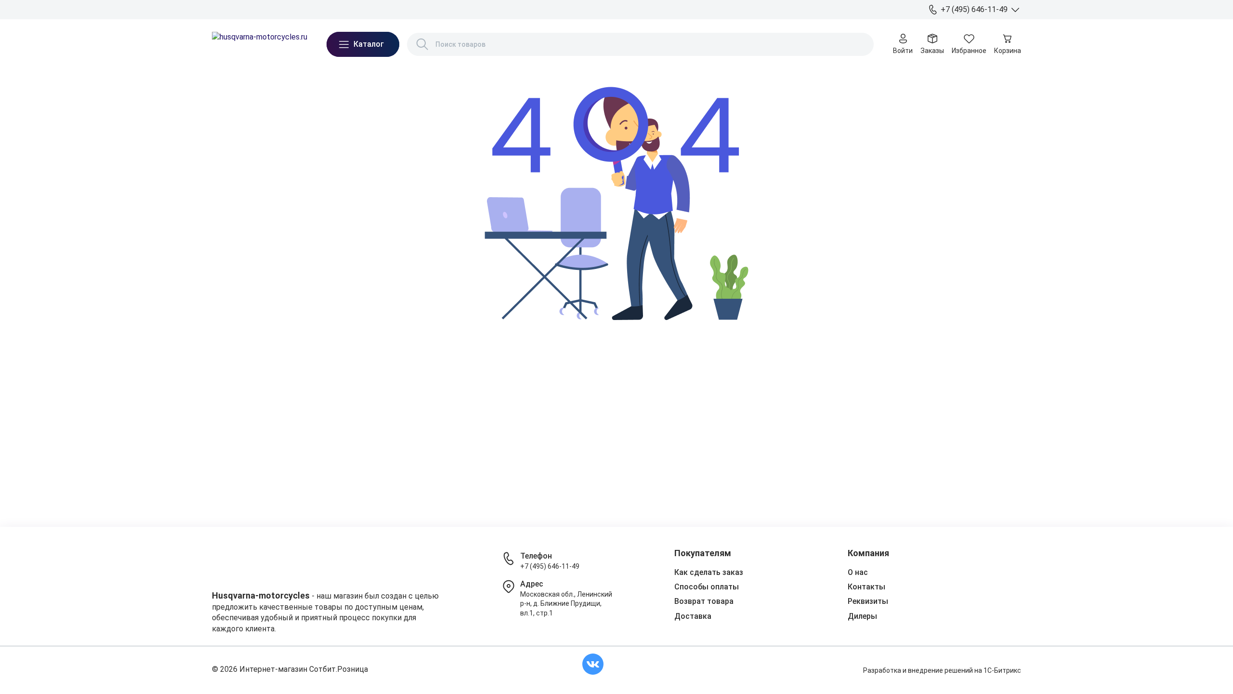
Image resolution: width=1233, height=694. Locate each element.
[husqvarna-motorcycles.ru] (259, 44)
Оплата (289, 9)
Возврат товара (704, 601)
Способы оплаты (706, 586)
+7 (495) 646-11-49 (549, 566)
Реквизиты (868, 601)
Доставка (253, 9)
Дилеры (362, 9)
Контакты (325, 9)
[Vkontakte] (592, 664)
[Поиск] (422, 44)
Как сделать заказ (708, 572)
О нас (221, 9)
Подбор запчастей (412, 9)
